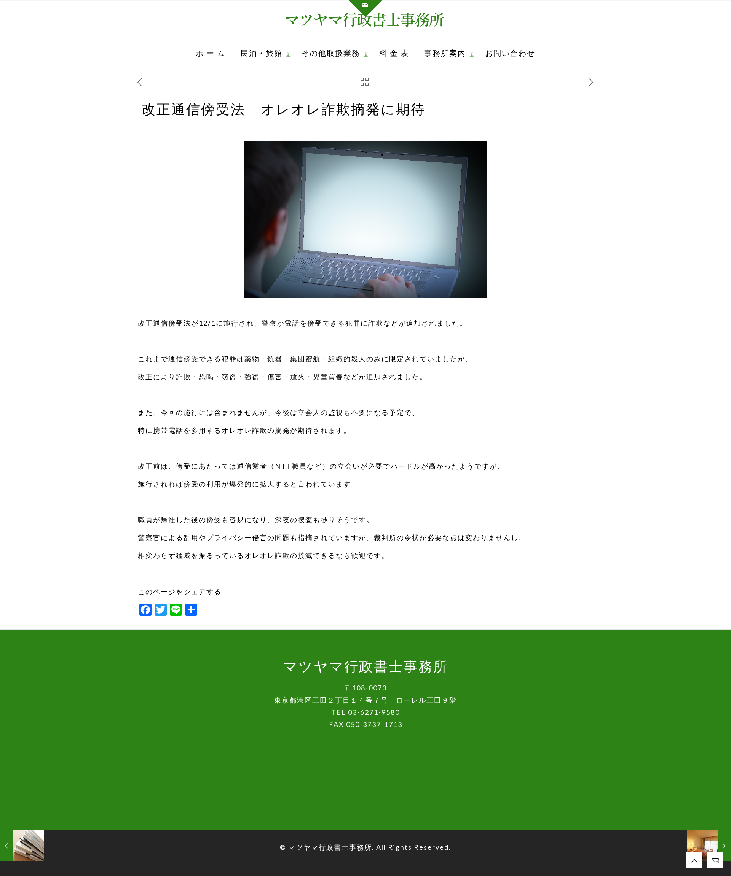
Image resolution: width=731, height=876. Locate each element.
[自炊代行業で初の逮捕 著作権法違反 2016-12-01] (22, 845)
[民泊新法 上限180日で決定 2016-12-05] (709, 845)
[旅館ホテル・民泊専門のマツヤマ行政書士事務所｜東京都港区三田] (366, 20)
